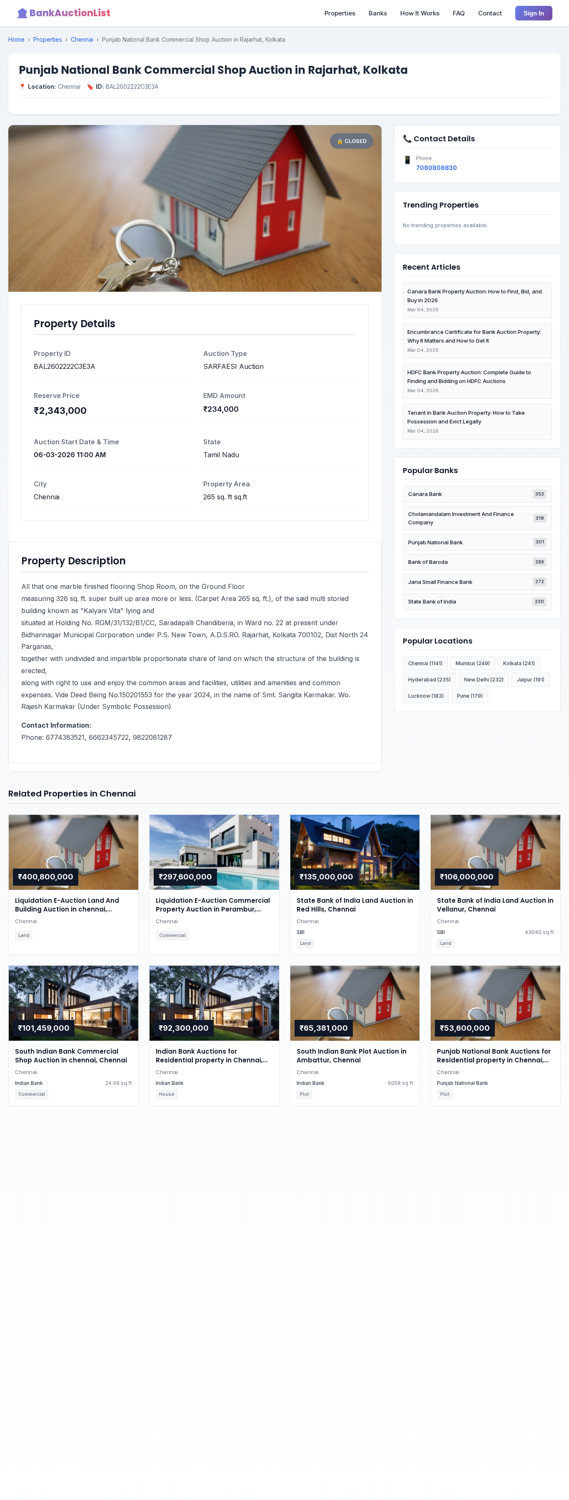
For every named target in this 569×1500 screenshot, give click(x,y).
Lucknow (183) (426, 696)
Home (16, 39)
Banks (378, 13)
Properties (339, 13)
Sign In (534, 13)
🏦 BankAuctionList (63, 13)
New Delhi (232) (484, 679)
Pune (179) (470, 696)
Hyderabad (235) (429, 679)
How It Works (419, 13)
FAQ (459, 13)
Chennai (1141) (425, 663)
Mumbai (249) (473, 663)
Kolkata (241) (519, 663)
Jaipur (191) (530, 679)
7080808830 (436, 168)
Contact (490, 13)
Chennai (82, 39)
